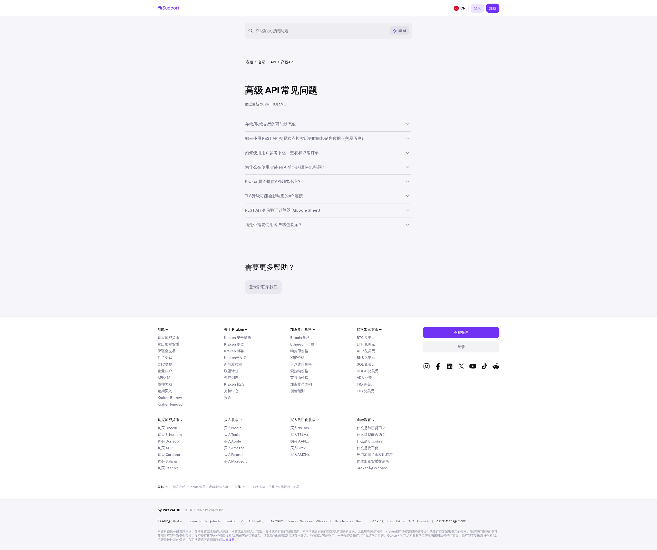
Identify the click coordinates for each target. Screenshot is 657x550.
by (169, 510)
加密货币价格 (302, 329)
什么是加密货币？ (371, 428)
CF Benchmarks (341, 521)
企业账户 (165, 371)
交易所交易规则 (279, 487)
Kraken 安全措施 (237, 337)
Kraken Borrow (170, 397)
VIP (243, 521)
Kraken (178, 521)
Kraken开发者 (235, 357)
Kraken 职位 (234, 344)
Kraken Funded (170, 404)
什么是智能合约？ (371, 434)
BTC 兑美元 (366, 337)
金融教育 (365, 419)
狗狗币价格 (299, 351)
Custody (423, 521)
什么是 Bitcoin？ (370, 441)
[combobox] (321, 31)
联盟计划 (231, 371)
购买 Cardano (169, 454)
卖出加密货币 (168, 344)
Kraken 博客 (234, 351)
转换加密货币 (369, 329)
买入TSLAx (299, 434)
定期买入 (165, 391)
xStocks (321, 521)
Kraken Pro (194, 521)
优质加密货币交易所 (373, 461)
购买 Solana (167, 461)
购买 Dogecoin (169, 441)
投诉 (227, 397)
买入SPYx (298, 448)
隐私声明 (179, 487)
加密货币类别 (301, 384)
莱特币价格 (299, 377)
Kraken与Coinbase (372, 468)
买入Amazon (234, 448)
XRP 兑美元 (366, 351)
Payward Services (299, 521)
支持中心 (231, 391)
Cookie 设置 (197, 487)
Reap (359, 521)
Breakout (231, 521)
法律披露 (228, 540)
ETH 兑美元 (366, 344)
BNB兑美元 (366, 357)
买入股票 (233, 419)
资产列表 (231, 377)
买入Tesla (232, 434)
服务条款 (259, 487)
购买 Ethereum (170, 434)
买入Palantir (234, 454)
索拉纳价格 (299, 371)
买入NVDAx (299, 428)
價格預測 (297, 391)
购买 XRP (165, 448)
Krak (390, 521)
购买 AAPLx (299, 441)
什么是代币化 (367, 448)
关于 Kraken (235, 329)
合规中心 (241, 487)
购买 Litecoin (168, 468)
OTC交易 (165, 364)
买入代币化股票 (304, 419)
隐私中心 (164, 487)
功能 (163, 329)
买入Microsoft (235, 461)
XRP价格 (297, 357)
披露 (296, 487)
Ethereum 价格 (302, 344)
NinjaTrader (213, 521)
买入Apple (232, 441)
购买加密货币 (168, 337)
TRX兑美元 (365, 384)
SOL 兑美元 (366, 364)
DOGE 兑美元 (368, 371)
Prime (400, 521)
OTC (411, 521)
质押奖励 (165, 384)
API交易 (164, 377)
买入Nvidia (232, 428)
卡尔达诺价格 (301, 364)
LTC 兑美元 (365, 391)
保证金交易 (167, 351)
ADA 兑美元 (366, 377)
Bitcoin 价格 (300, 337)
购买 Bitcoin (167, 428)
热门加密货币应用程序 (375, 454)
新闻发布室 (233, 364)
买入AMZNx (300, 454)
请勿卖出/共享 (218, 487)
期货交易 (165, 357)
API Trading (256, 521)
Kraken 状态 (234, 384)
